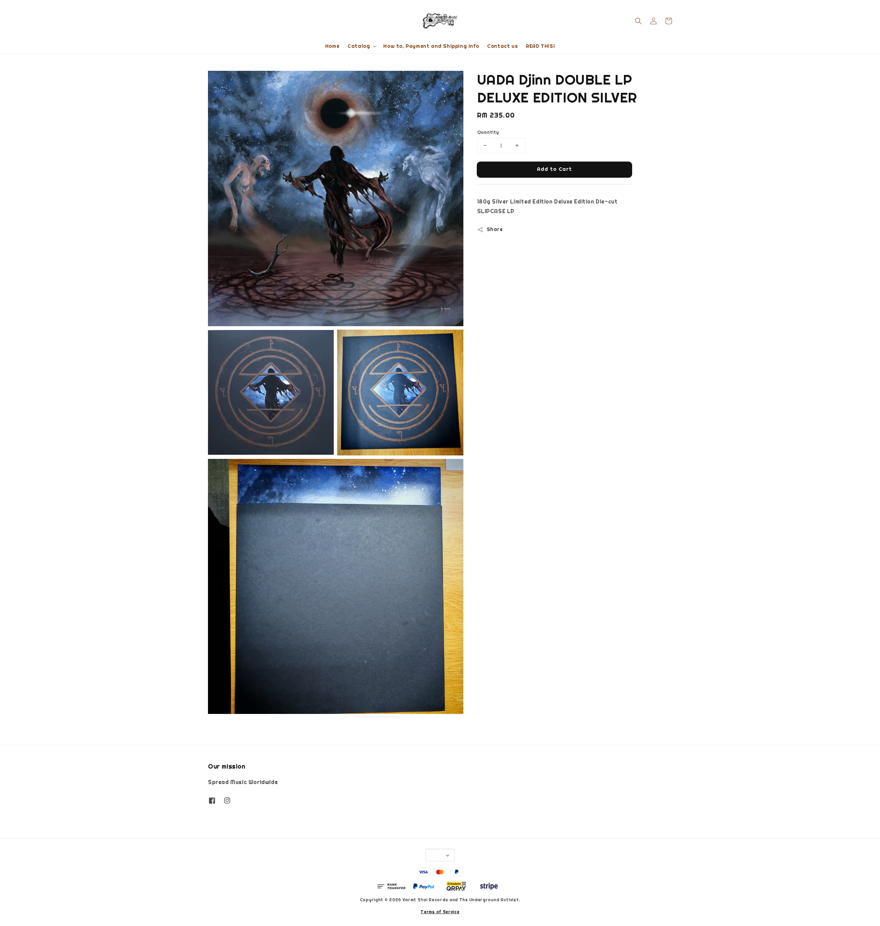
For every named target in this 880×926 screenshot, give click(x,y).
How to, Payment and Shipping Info (431, 46)
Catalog (359, 46)
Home (332, 46)
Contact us (502, 46)
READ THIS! (540, 46)
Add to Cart (554, 169)
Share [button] (495, 229)
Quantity (488, 132)
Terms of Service (439, 912)
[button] (638, 21)
